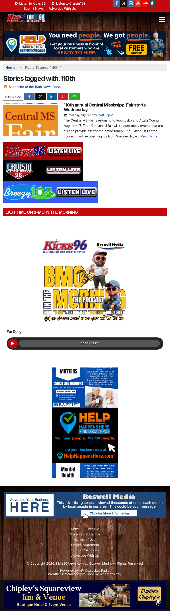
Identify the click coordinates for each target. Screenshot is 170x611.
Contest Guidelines (85, 550)
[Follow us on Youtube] (138, 3)
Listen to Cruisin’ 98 (70, 3)
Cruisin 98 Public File (85, 534)
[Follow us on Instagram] (131, 3)
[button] (162, 19)
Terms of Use (85, 539)
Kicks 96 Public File (85, 529)
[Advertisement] (85, 44)
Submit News (34, 8)
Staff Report (106, 115)
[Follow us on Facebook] (116, 3)
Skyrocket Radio (97, 570)
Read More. (149, 136)
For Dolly (14, 331)
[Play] (13, 343)
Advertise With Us (62, 8)
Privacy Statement (85, 544)
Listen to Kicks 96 (32, 3)
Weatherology (110, 574)
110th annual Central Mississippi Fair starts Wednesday (105, 107)
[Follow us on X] (123, 3)
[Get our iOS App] (152, 3)
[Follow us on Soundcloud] (145, 3)
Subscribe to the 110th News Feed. (35, 87)
